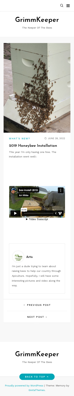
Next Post (35, 317)
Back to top (35, 376)
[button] (61, 5)
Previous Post (39, 305)
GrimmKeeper (37, 20)
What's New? (19, 138)
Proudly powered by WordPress (24, 385)
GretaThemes (37, 390)
